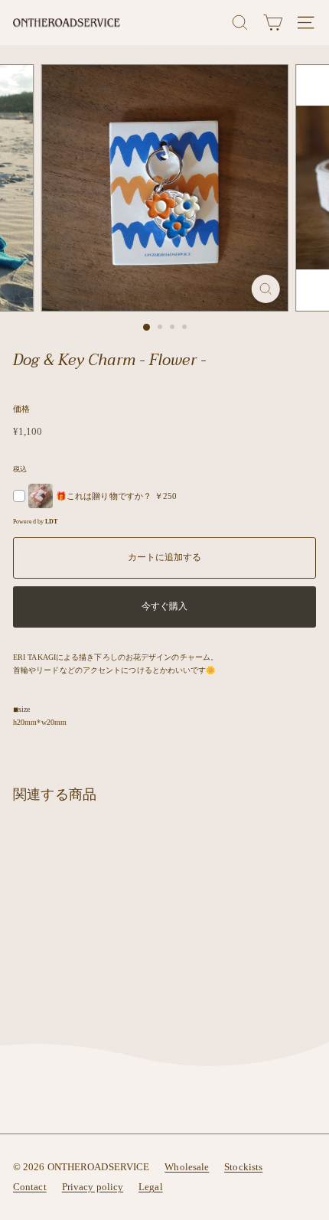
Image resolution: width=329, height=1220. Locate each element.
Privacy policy (92, 1186)
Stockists (243, 1167)
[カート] (273, 22)
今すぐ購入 (165, 606)
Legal (150, 1186)
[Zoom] (265, 289)
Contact (30, 1186)
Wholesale (186, 1167)
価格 (21, 408)
